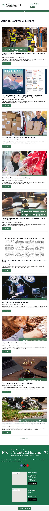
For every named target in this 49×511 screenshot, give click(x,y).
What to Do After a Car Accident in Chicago (16, 178)
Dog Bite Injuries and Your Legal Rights (15, 342)
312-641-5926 (34, 5)
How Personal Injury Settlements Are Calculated (17, 383)
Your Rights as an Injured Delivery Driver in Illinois (18, 137)
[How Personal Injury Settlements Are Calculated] (24, 369)
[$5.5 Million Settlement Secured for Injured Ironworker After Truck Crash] (24, 246)
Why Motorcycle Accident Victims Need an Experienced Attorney (23, 423)
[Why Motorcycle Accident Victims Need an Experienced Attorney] (24, 409)
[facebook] (21, 465)
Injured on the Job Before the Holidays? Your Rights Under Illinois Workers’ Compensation (23, 54)
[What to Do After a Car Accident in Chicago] (24, 163)
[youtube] (27, 465)
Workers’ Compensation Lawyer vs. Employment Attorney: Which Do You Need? (23, 219)
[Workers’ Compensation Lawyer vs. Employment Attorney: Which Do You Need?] (24, 204)
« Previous (22, 438)
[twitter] (24, 465)
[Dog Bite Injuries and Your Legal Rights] (24, 328)
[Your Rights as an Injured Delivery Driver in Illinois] (24, 123)
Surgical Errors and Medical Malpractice (15, 302)
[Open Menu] (24, 11)
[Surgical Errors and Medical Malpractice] (24, 288)
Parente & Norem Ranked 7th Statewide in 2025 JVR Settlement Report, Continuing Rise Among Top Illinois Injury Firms (22, 96)
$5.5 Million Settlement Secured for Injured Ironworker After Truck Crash (24, 261)
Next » (27, 438)
